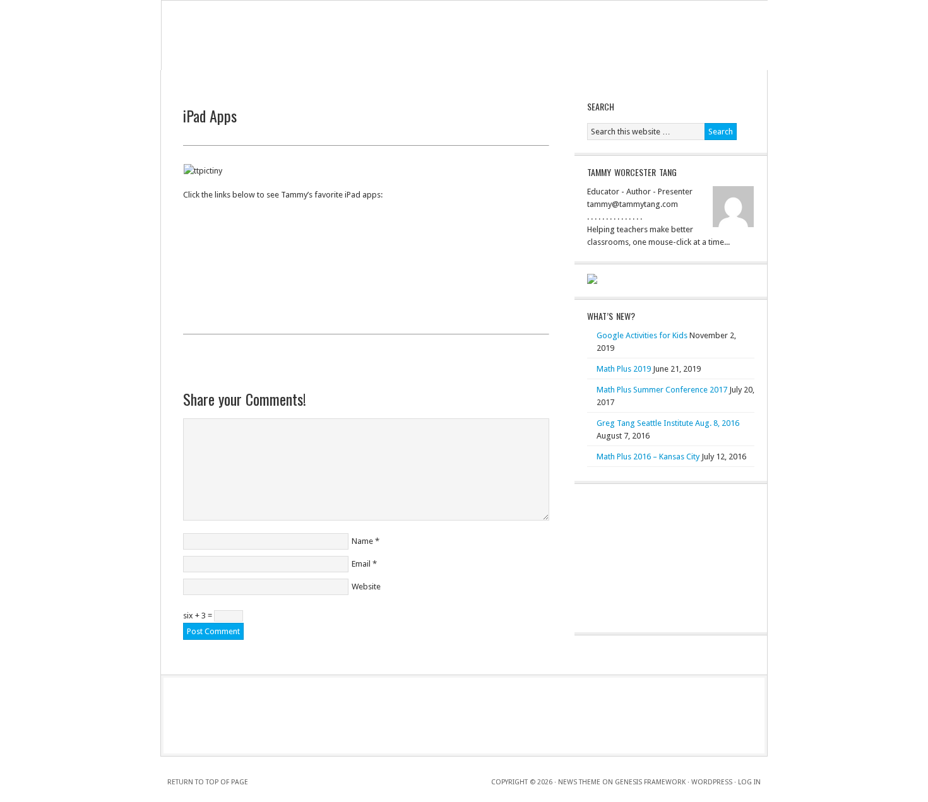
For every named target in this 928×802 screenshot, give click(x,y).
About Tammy (242, 79)
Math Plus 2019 (624, 369)
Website (366, 586)
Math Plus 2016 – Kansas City (648, 456)
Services (298, 79)
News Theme (579, 782)
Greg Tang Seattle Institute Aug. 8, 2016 (668, 423)
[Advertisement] (366, 367)
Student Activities (479, 79)
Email (361, 564)
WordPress (711, 782)
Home (191, 79)
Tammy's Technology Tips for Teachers (465, 35)
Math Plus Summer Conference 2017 (662, 389)
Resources (595, 79)
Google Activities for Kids (642, 335)
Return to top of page (207, 782)
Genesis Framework (650, 782)
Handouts (543, 79)
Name (362, 541)
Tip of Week (351, 79)
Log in (749, 782)
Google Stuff (410, 79)
